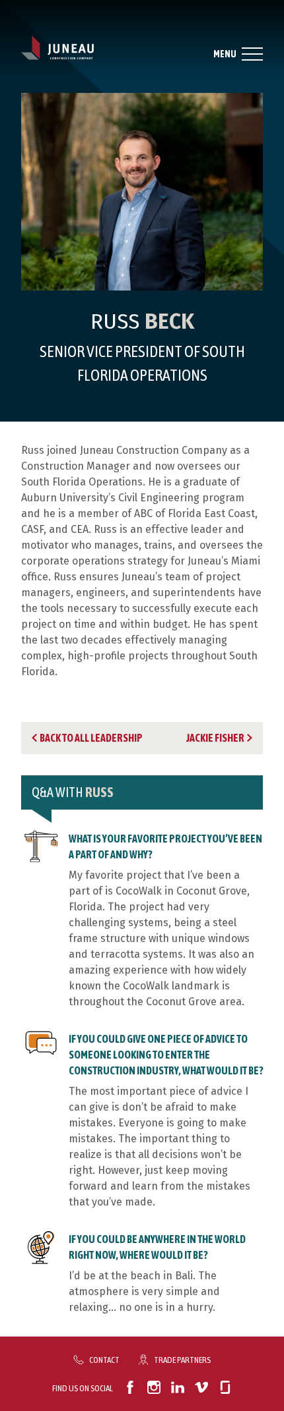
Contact (104, 1359)
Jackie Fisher (215, 738)
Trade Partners (182, 1359)
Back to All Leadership (91, 738)
